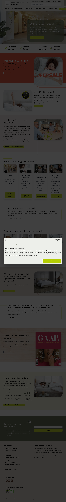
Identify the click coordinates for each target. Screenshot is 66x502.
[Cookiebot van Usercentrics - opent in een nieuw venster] (55, 240)
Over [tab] (52, 244)
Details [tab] (33, 244)
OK (52, 260)
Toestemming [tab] (14, 244)
